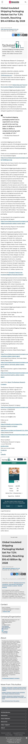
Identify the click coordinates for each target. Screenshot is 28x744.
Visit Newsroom (6, 627)
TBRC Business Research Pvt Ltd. (9, 29)
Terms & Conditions (6, 733)
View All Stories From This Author (10, 701)
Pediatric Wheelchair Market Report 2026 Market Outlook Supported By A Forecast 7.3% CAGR (14, 697)
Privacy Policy (8, 734)
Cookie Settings (19, 734)
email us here (4, 446)
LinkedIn (3, 454)
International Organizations (16, 584)
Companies (5, 584)
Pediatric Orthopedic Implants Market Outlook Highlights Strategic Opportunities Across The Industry (14, 689)
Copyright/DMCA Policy (19, 733)
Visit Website (5, 626)
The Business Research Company (10, 678)
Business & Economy (19, 582)
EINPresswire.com (6, 75)
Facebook (4, 450)
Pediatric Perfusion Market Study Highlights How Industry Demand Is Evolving (13, 693)
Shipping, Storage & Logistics (9, 585)
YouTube (5, 632)
